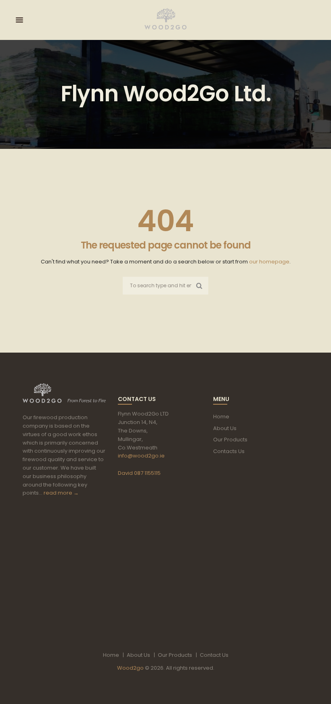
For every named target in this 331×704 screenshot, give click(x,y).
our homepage (269, 261)
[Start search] (199, 285)
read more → (61, 493)
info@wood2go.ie (141, 456)
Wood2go (130, 668)
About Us (225, 428)
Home (221, 416)
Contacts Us (229, 451)
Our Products (230, 439)
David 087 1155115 (139, 473)
